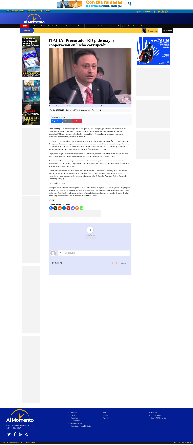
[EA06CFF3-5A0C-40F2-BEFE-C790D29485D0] (31, 102)
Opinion (105, 415)
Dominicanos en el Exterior (75, 26)
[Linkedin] (64, 208)
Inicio (24, 26)
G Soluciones (187, 442)
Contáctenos (145, 26)
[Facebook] (51, 208)
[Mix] (77, 208)
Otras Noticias (34, 26)
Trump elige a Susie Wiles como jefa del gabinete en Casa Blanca (143, 31)
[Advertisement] (31, 161)
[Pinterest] (68, 208)
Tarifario (136, 26)
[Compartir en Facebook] (95, 110)
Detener (77, 121)
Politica (73, 415)
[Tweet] (99, 110)
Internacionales (90, 26)
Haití (129, 26)
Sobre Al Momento (158, 418)
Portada (73, 413)
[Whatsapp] (81, 208)
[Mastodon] (73, 208)
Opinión (123, 26)
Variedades (101, 26)
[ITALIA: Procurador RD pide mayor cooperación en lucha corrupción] (90, 76)
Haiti (104, 413)
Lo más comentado (113, 26)
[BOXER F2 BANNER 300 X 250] (153, 51)
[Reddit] (60, 208)
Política (43, 26)
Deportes (51, 26)
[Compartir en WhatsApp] (92, 110)
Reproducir (56, 121)
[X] (55, 208)
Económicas (60, 26)
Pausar (67, 121)
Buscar (169, 31)
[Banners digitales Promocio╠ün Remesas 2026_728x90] (96, 4)
